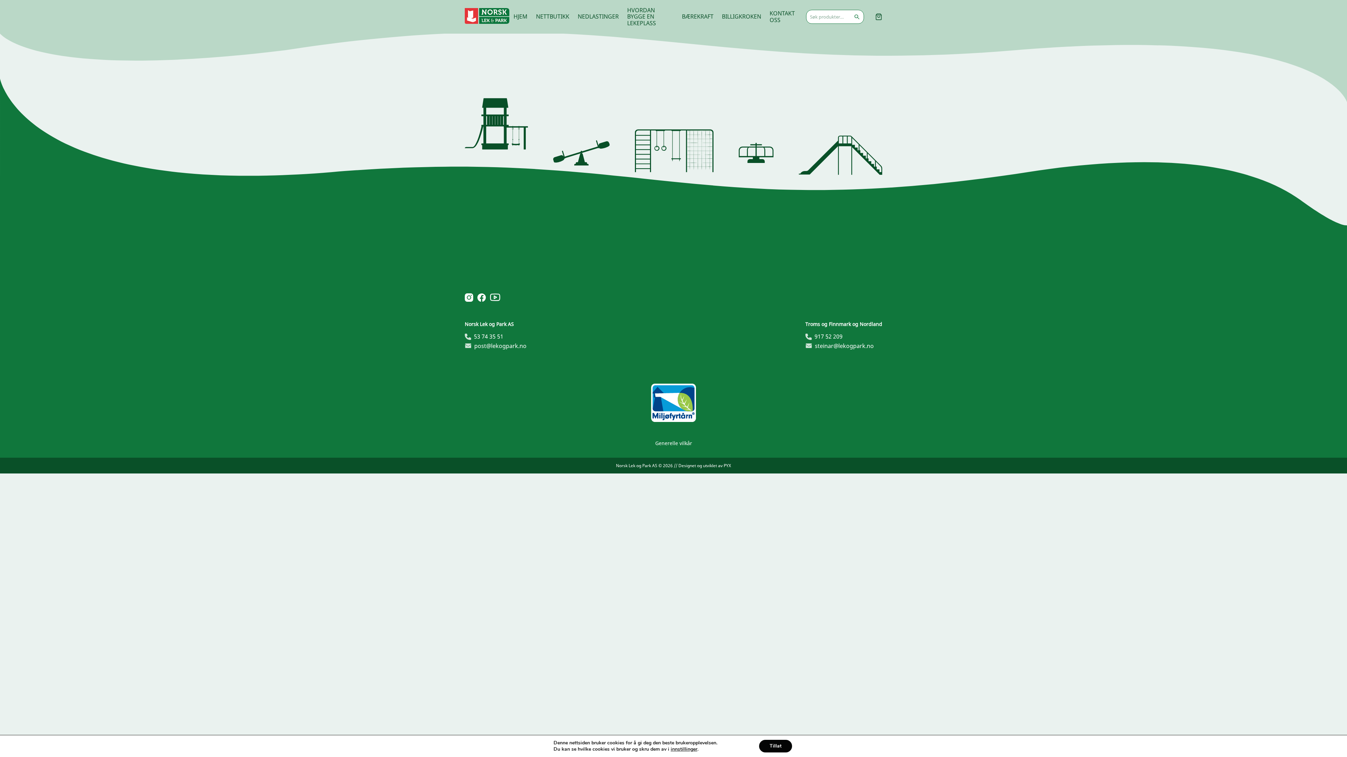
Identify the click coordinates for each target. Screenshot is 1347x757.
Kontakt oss (782, 16)
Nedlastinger (598, 16)
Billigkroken (741, 16)
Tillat (776, 746)
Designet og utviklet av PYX (704, 466)
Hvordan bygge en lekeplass (641, 16)
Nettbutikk (552, 16)
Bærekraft (697, 16)
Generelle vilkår (673, 443)
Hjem (521, 16)
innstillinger (684, 749)
